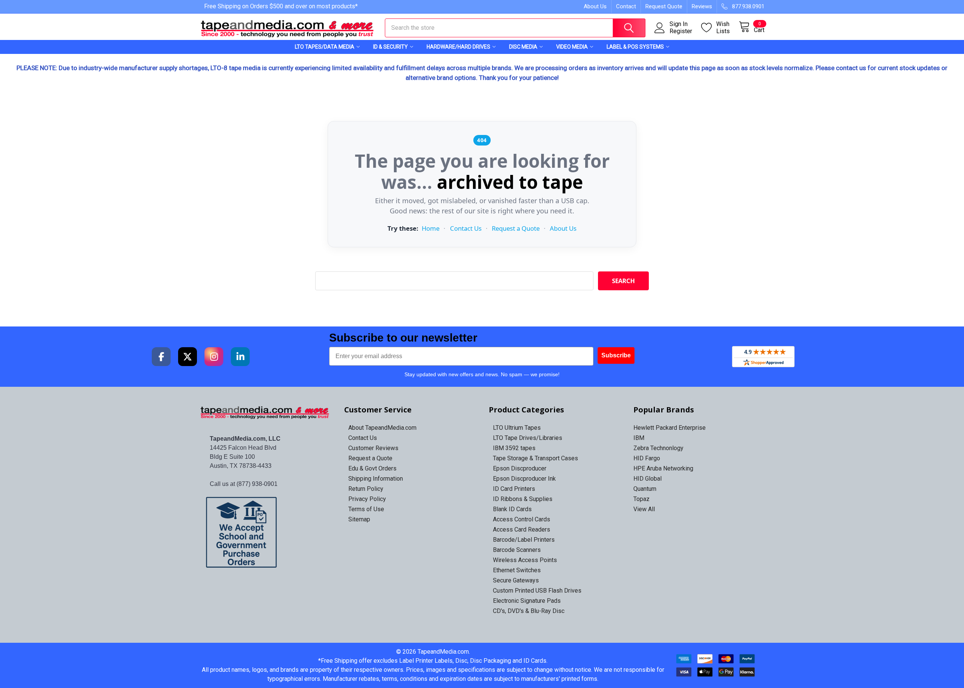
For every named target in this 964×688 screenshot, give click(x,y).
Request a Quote (516, 228)
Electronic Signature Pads (527, 600)
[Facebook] (161, 356)
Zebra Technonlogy (658, 448)
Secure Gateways (516, 580)
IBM (638, 437)
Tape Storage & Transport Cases (535, 458)
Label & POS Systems (635, 47)
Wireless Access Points (525, 560)
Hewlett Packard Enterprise (669, 427)
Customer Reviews (373, 448)
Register (681, 31)
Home (430, 228)
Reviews (702, 6)
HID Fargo (646, 458)
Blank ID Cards (512, 509)
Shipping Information (375, 478)
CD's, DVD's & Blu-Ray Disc (528, 610)
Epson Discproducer (519, 468)
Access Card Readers (521, 529)
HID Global (647, 478)
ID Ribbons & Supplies (522, 499)
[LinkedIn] (240, 356)
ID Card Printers (514, 488)
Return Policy (365, 488)
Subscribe (616, 355)
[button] (265, 532)
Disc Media (523, 47)
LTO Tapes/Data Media (324, 47)
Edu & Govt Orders (372, 468)
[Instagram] (213, 356)
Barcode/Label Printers (524, 539)
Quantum (644, 488)
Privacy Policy (367, 499)
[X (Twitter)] (187, 356)
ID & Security (390, 47)
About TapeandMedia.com (382, 427)
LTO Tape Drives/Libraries (527, 437)
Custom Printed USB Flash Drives (537, 590)
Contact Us (466, 228)
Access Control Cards (521, 519)
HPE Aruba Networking (663, 468)
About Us (595, 6)
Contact (626, 6)
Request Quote (663, 6)
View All (644, 509)
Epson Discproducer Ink (524, 478)
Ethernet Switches (517, 570)
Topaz (641, 499)
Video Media (572, 47)
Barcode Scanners (517, 549)
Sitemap (359, 519)
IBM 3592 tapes (514, 448)
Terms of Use (366, 509)
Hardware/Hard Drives (458, 47)
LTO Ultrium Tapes (517, 427)
